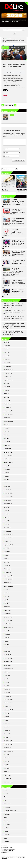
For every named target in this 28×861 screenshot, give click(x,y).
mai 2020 (6, 600)
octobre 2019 (7, 624)
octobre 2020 (7, 582)
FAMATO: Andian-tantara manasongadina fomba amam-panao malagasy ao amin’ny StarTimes (14, 253)
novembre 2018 (8, 662)
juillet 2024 (7, 428)
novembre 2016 (8, 744)
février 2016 (7, 775)
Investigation (11, 21)
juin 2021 (6, 555)
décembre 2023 (8, 452)
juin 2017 (6, 720)
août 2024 (6, 424)
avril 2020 (6, 603)
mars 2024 (7, 442)
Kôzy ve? (6, 817)
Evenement (7, 804)
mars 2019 (7, 648)
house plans (4, 846)
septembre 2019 (8, 627)
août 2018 (6, 672)
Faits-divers (7, 807)
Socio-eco (4, 21)
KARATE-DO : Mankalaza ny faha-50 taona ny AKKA (13, 333)
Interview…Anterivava (10, 810)
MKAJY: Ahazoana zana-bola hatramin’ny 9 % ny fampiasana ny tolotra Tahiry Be (14, 292)
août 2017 (6, 713)
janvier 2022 (7, 531)
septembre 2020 (8, 586)
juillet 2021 (7, 552)
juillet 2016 (7, 758)
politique (17, 20)
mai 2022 (6, 517)
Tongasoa (4, 20)
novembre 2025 (8, 373)
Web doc (6, 841)
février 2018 (7, 692)
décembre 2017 (8, 699)
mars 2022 (7, 524)
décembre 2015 (8, 782)
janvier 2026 (7, 366)
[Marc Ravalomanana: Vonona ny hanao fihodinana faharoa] (14, 52)
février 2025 (7, 404)
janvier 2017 (7, 737)
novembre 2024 (8, 414)
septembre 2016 (8, 751)
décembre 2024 (8, 411)
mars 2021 (7, 565)
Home (4, 39)
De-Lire (6, 793)
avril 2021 (6, 562)
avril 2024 (6, 438)
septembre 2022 (8, 503)
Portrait (6, 831)
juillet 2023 (7, 469)
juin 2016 (6, 761)
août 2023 (6, 466)
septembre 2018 (8, 668)
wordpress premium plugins (8, 849)
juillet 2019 (7, 634)
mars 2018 (7, 689)
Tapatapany (23, 20)
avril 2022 (6, 521)
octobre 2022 (7, 500)
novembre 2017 (8, 703)
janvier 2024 (7, 448)
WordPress (4, 859)
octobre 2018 (7, 665)
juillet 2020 (7, 593)
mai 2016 (6, 765)
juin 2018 (6, 679)
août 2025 (6, 383)
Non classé (7, 824)
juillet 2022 (7, 510)
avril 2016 (6, 768)
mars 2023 (7, 483)
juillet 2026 (7, 345)
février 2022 (7, 528)
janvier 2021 (7, 572)
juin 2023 (6, 473)
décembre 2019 (8, 617)
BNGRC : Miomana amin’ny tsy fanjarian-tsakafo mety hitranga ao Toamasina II (14, 283)
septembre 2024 (8, 421)
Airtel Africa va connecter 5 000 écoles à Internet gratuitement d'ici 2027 (18, 262)
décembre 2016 (8, 741)
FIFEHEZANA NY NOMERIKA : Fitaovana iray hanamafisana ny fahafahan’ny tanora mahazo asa (13, 202)
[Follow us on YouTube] (15, 25)
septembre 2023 (8, 462)
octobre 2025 (7, 376)
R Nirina (22, 47)
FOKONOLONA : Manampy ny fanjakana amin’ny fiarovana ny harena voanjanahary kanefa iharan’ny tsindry (14, 325)
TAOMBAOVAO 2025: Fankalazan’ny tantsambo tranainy (12, 306)
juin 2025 (6, 390)
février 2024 (7, 445)
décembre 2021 (8, 534)
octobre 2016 (7, 747)
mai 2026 (6, 352)
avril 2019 (6, 644)
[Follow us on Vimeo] (11, 25)
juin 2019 (6, 637)
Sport (5, 838)
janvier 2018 (7, 696)
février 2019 (7, 651)
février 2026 (7, 363)
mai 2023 (6, 476)
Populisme (5, 190)
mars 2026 (7, 359)
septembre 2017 (8, 710)
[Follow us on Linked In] (17, 25)
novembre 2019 (8, 620)
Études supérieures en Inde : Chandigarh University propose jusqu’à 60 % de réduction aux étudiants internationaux (13, 221)
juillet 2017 (7, 717)
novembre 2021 (8, 538)
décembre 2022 (8, 493)
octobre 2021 (7, 541)
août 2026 (6, 342)
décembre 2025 (8, 369)
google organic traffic (7, 847)
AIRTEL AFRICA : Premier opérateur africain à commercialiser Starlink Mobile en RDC (14, 211)
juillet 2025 (7, 387)
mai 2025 (6, 393)
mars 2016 (7, 771)
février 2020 (7, 610)
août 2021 (6, 548)
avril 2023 (6, 479)
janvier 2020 (7, 613)
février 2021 (7, 569)
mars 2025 (7, 400)
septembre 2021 (8, 545)
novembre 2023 (8, 455)
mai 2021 (6, 558)
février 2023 (7, 486)
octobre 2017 (7, 706)
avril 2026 (6, 356)
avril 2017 (6, 727)
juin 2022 (6, 514)
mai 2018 (6, 682)
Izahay (16, 21)
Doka (5, 797)
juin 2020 (6, 596)
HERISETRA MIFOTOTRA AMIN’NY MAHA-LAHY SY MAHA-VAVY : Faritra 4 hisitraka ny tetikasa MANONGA (14, 243)
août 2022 (6, 507)
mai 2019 (6, 641)
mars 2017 (7, 730)
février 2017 (7, 734)
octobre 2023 (7, 459)
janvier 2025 (7, 407)
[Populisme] (8, 180)
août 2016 (6, 754)
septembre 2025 (8, 380)
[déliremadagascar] (14, 7)
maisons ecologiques (7, 851)
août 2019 (6, 631)
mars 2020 (7, 607)
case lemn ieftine (5, 852)
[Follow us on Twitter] (13, 25)
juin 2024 (6, 431)
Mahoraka (6, 821)
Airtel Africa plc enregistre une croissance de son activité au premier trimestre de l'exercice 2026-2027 (13, 232)
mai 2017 (6, 723)
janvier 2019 (7, 655)
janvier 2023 (7, 490)
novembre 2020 (8, 579)
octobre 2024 (7, 418)
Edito (12, 20)
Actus (8, 20)
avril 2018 (6, 686)
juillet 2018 (7, 675)
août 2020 (6, 589)
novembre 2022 (8, 497)
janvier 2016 (7, 778)
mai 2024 (6, 435)
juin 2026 (6, 349)
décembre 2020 (8, 576)
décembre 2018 (8, 658)
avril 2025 (6, 397)
